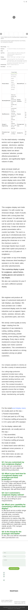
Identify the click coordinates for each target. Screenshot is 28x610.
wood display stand (18, 408)
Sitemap (18, 608)
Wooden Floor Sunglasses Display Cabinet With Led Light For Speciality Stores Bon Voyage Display (19, 602)
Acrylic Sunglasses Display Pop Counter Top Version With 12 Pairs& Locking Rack (7, 601)
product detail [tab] (14, 72)
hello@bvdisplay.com (9, 574)
